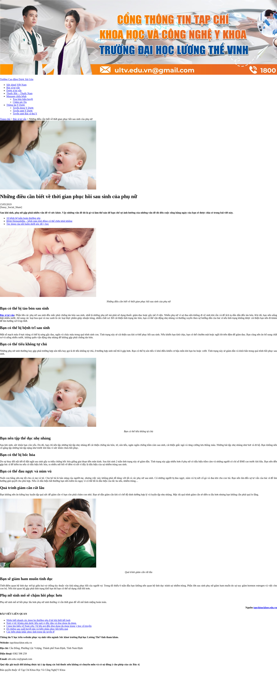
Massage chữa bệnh (16, 96)
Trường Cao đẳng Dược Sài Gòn (16, 79)
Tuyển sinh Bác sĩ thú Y (25, 113)
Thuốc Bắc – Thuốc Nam (19, 93)
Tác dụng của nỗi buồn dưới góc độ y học (27, 224)
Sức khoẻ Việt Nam (16, 84)
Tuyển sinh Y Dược (23, 110)
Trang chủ (5, 119)
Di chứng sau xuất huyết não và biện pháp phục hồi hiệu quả (37, 629)
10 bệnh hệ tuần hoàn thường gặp (23, 218)
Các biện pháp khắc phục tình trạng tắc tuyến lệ (30, 631)
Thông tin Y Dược (15, 105)
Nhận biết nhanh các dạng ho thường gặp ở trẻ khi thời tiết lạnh (38, 620)
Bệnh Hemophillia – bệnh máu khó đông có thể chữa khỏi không (39, 221)
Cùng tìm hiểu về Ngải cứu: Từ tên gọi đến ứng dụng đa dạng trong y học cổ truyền (49, 626)
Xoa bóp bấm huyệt (23, 99)
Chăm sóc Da (20, 102)
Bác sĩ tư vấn (13, 87)
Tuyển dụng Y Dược (23, 107)
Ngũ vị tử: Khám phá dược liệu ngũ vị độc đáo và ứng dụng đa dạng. (41, 623)
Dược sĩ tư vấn (13, 90)
